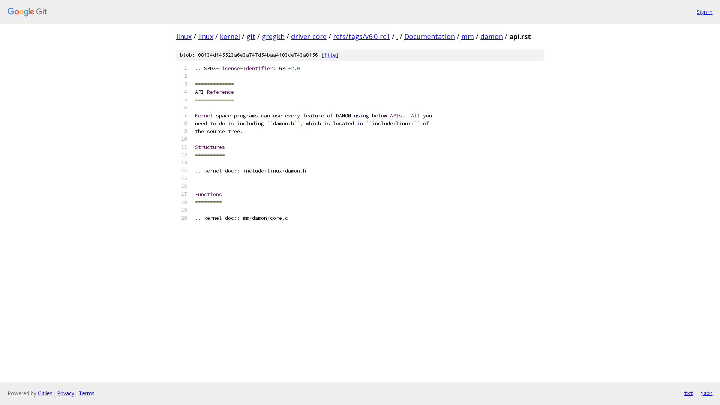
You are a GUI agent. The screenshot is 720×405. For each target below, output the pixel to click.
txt (688, 393)
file (330, 55)
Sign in (704, 11)
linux (184, 36)
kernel (230, 36)
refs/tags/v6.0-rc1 (361, 36)
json (706, 393)
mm (467, 36)
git (250, 36)
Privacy (65, 393)
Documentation (429, 36)
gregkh (273, 36)
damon (491, 36)
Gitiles (45, 393)
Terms (86, 393)
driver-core (309, 36)
